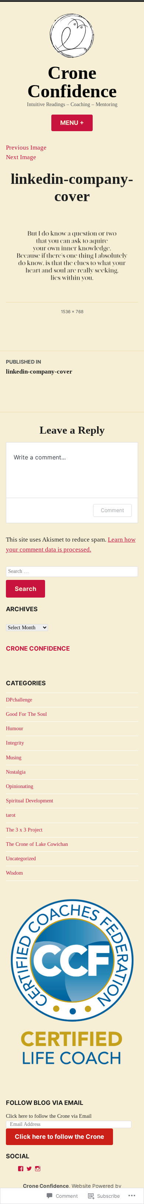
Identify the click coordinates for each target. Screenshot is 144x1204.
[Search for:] (72, 571)
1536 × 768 (72, 311)
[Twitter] (29, 1169)
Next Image (21, 157)
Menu (76, 122)
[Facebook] (21, 1169)
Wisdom (14, 873)
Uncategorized (21, 858)
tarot (11, 815)
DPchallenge (19, 700)
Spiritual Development (29, 801)
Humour (14, 728)
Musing (13, 757)
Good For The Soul (26, 714)
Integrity (15, 743)
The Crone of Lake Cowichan (37, 844)
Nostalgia (15, 772)
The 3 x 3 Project (24, 830)
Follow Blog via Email (44, 1102)
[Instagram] (38, 1169)
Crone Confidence (72, 82)
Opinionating (19, 786)
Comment (112, 510)
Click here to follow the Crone (59, 1136)
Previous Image (26, 147)
